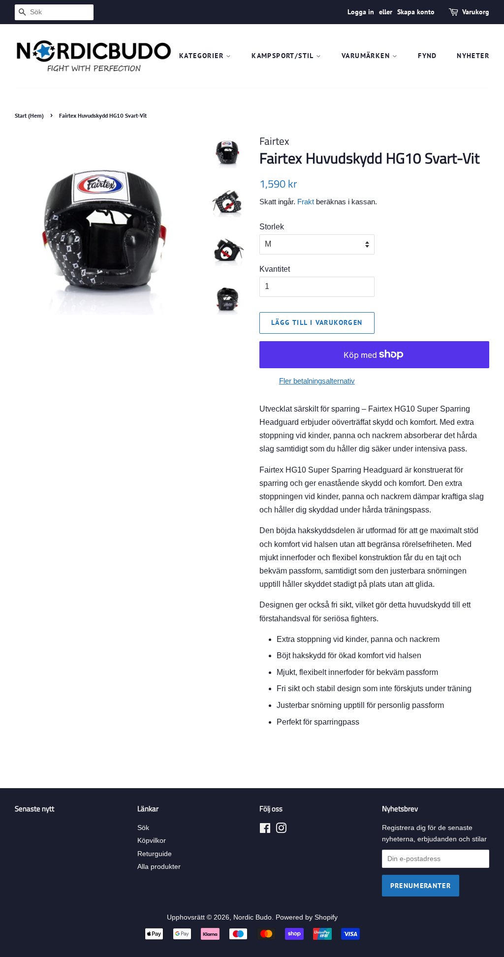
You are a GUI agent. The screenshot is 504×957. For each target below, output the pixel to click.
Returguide (154, 854)
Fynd (427, 55)
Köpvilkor (151, 840)
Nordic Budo (252, 917)
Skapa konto (416, 11)
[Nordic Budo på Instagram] (281, 830)
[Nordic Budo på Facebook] (265, 830)
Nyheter (473, 55)
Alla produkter (159, 866)
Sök (143, 827)
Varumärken (367, 55)
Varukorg (475, 11)
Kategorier (202, 55)
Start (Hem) (29, 115)
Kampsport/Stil (284, 55)
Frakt (305, 201)
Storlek (271, 227)
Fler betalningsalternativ (317, 381)
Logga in (360, 11)
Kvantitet (274, 269)
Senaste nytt (34, 808)
